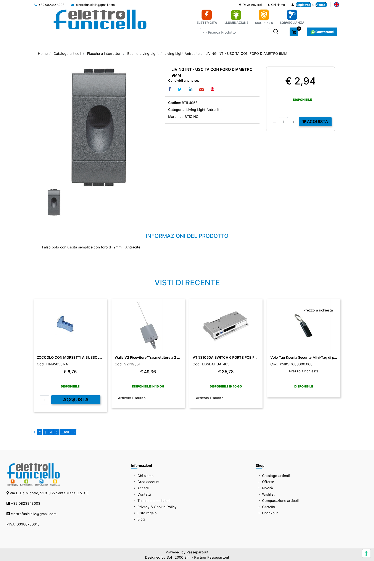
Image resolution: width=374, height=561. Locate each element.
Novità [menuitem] (267, 488)
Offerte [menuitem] (268, 482)
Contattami (324, 32)
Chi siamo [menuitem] (145, 475)
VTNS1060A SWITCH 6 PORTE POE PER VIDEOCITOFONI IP (226, 357)
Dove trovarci (252, 4)
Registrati (303, 4)
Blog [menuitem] (141, 519)
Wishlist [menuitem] (268, 494)
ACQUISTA (76, 400)
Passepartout (197, 552)
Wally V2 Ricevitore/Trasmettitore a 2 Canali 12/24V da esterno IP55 (148, 357)
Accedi (321, 4)
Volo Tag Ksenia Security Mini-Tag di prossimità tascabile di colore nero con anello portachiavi (303, 357)
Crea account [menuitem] (148, 482)
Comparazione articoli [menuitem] (280, 500)
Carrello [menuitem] (268, 507)
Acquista (317, 121)
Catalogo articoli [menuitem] (276, 475)
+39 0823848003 (51, 4)
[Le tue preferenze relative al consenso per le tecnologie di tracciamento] (366, 553)
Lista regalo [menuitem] (147, 513)
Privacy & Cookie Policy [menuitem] (157, 507)
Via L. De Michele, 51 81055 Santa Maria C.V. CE (49, 493)
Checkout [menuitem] (270, 513)
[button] (275, 31)
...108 (65, 432)
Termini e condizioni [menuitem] (153, 500)
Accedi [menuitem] (143, 488)
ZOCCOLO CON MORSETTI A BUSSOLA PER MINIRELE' (70, 357)
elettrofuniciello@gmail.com (95, 4)
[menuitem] (336, 4)
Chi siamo (277, 4)
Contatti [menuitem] (144, 494)
